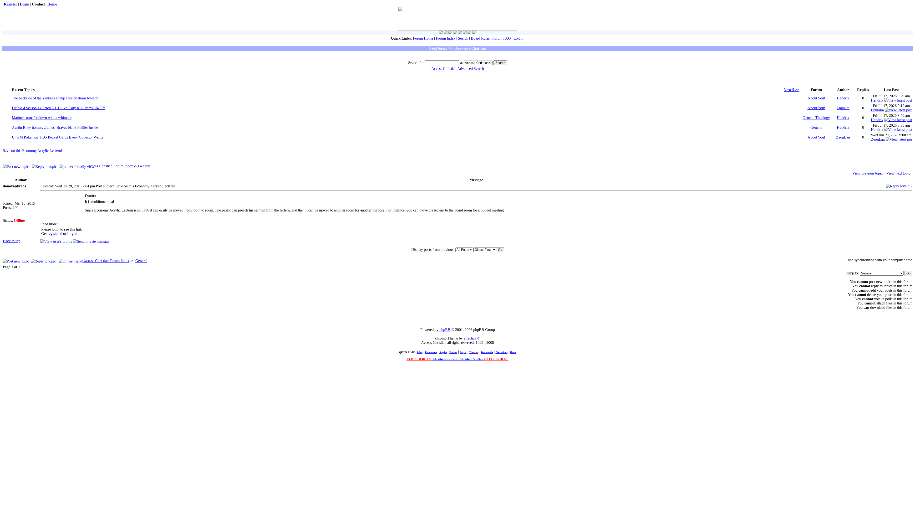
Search (463, 38)
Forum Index (445, 38)
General (816, 127)
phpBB (444, 330)
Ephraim (843, 108)
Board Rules (480, 38)
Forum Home (423, 38)
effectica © (472, 338)
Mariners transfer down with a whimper (41, 118)
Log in (518, 38)
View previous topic (867, 173)
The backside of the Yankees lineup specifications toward (55, 98)
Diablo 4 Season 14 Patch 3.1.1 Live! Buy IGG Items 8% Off (58, 108)
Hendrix (843, 98)
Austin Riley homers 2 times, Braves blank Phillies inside (55, 127)
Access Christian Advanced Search (457, 69)
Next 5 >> (791, 90)
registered (55, 234)
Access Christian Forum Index (110, 166)
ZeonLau (843, 137)
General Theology (816, 118)
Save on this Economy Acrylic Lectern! (32, 151)
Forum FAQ (501, 38)
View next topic (898, 173)
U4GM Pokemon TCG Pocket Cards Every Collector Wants (57, 137)
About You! (816, 98)
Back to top (11, 241)
